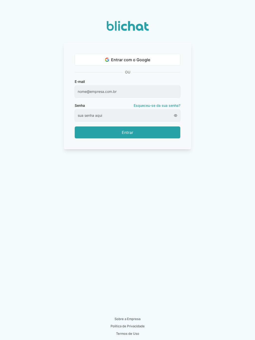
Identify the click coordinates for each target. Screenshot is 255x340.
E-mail (80, 81)
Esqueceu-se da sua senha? (157, 105)
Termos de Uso (127, 334)
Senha (127, 105)
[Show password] (177, 115)
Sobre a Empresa (127, 319)
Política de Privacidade (128, 326)
